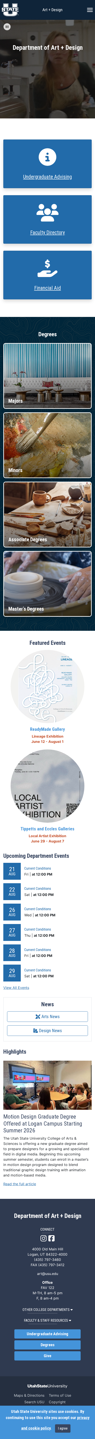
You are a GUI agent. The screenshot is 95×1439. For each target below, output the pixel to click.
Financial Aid (47, 288)
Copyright (57, 1402)
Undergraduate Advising (47, 177)
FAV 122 (47, 1287)
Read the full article (19, 1184)
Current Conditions (37, 868)
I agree (63, 1428)
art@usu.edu (47, 1273)
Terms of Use (60, 1395)
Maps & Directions (29, 1395)
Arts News (50, 1016)
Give (47, 1355)
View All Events (16, 987)
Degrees (48, 1344)
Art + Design (52, 9)
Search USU (34, 1402)
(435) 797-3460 (47, 1259)
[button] (7, 27)
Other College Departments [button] (46, 1310)
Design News (50, 1030)
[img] (7, 26)
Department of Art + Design (47, 1216)
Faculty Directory (47, 233)
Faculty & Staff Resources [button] (46, 1320)
